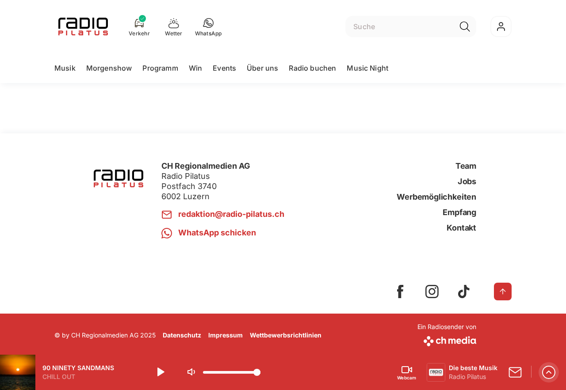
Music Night (367, 68)
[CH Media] (446, 339)
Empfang (459, 212)
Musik (65, 68)
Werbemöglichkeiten (436, 196)
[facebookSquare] (400, 291)
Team (465, 165)
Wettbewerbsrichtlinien (285, 335)
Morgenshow (109, 68)
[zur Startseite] (83, 26)
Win (195, 68)
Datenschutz (182, 335)
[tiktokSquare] (464, 291)
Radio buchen (312, 68)
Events (224, 68)
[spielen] (160, 372)
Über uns (262, 68)
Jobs (467, 181)
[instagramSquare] (432, 291)
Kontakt (461, 227)
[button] (208, 26)
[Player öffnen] (548, 372)
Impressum (225, 335)
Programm (160, 68)
